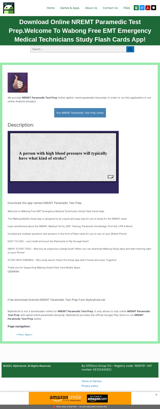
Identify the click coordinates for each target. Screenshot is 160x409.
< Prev (20, 334)
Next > (28, 334)
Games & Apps (69, 8)
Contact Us (110, 8)
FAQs (126, 8)
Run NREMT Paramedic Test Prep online (80, 112)
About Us (91, 8)
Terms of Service (92, 381)
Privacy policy (90, 385)
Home (51, 8)
